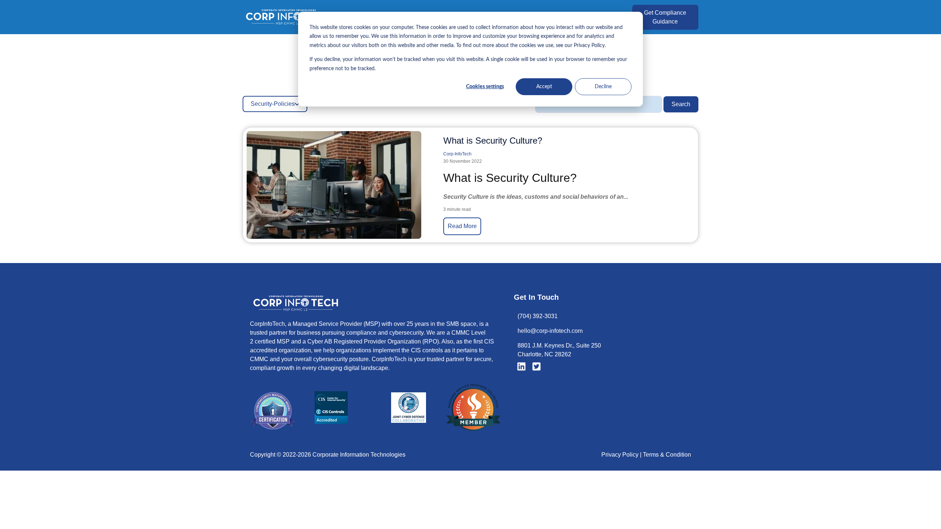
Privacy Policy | (622, 454)
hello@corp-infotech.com (550, 331)
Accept (544, 86)
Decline (603, 86)
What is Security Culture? (492, 140)
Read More (462, 226)
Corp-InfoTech (457, 153)
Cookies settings (485, 86)
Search (681, 104)
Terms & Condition (667, 454)
